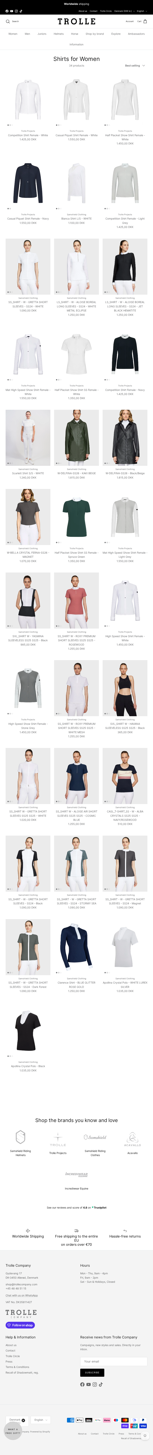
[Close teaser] (23, 1420)
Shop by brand (95, 33)
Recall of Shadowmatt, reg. (22, 1372)
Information (76, 44)
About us (83, 11)
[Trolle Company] (76, 21)
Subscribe (92, 1372)
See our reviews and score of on (76, 1207)
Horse (74, 33)
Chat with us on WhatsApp (22, 1295)
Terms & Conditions (17, 1366)
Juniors (42, 33)
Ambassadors (136, 33)
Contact (93, 11)
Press (9, 1361)
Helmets (59, 33)
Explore (116, 33)
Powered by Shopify (40, 1431)
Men (27, 33)
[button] (13, 1431)
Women (12, 33)
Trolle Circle (106, 11)
